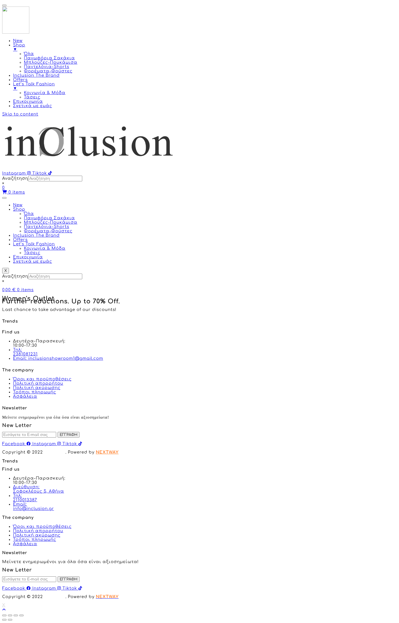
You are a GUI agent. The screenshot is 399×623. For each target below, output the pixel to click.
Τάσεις (32, 253)
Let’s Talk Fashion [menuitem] (34, 86)
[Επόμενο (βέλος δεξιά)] (10, 620)
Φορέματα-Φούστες (48, 231)
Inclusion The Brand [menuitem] (36, 75)
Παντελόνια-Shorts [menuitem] (46, 67)
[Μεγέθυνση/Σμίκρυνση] (21, 615)
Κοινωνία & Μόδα (44, 248)
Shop (19, 209)
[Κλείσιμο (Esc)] (4, 615)
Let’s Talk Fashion (34, 244)
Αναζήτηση (15, 178)
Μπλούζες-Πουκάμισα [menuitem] (50, 62)
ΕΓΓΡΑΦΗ (68, 435)
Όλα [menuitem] (29, 54)
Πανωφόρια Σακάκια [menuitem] (49, 58)
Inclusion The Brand (36, 235)
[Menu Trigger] (4, 5)
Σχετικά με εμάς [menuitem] (32, 106)
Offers (20, 239)
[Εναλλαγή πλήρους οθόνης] (16, 615)
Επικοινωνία (28, 257)
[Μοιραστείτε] (10, 615)
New (18, 205)
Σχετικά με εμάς (32, 261)
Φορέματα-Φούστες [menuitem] (48, 71)
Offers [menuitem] (20, 80)
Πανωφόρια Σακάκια (49, 218)
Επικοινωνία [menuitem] (28, 101)
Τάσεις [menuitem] (32, 97)
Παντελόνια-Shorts (46, 226)
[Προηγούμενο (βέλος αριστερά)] (4, 620)
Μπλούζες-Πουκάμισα (50, 222)
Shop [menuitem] (19, 47)
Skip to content (20, 114)
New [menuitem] (18, 40)
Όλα (29, 213)
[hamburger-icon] (4, 198)
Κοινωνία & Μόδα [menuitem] (44, 93)
